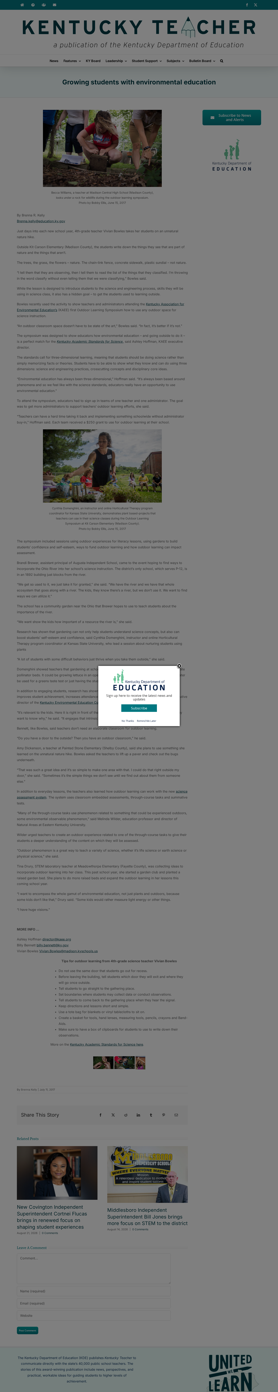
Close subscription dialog (179, 666)
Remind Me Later (146, 721)
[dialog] (139, 696)
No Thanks (128, 721)
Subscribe (139, 708)
